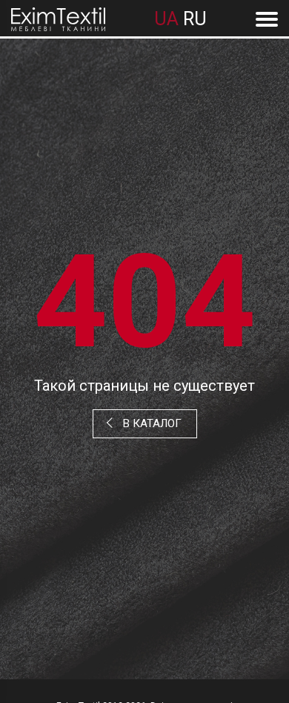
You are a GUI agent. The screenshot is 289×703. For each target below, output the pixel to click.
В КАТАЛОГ (152, 423)
